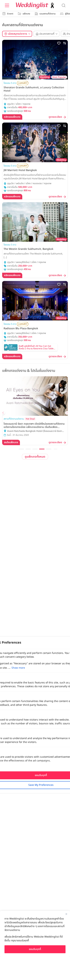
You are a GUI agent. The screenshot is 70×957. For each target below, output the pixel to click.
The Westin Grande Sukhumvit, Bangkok (28, 249)
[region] (35, 934)
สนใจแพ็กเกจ (11, 442)
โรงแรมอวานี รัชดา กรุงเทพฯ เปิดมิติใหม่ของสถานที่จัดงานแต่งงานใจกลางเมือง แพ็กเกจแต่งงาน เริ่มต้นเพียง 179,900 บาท (34, 425)
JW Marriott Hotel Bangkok (20, 170)
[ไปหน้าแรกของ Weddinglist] (35, 5)
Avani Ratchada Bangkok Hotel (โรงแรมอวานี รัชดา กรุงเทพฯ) (34, 431)
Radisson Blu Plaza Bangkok (21, 328)
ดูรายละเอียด (55, 117)
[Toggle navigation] (7, 5)
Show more (18, 668)
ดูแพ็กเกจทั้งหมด (35, 457)
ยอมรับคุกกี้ (35, 949)
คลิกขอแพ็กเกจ (12, 117)
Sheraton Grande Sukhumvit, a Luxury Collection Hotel (34, 89)
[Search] (63, 5)
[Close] (66, 914)
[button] (3, 413)
